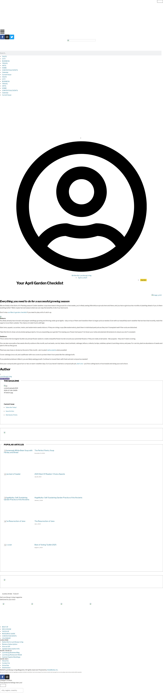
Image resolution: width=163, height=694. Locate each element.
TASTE (4, 56)
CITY (4, 59)
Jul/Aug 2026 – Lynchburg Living (14, 625)
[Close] (160, 1)
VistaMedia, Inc (52, 670)
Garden (143, 280)
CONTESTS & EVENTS (10, 70)
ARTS (4, 65)
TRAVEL (5, 63)
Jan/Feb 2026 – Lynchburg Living (101, 625)
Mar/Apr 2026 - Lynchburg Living (72, 625)
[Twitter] (11, 37)
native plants (51, 350)
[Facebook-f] (2, 37)
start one (80, 364)
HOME (4, 68)
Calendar (5, 72)
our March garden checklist (17, 312)
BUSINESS (6, 61)
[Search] (162, 53)
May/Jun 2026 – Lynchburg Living (43, 625)
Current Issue (6, 75)
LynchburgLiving (6, 376)
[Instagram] (7, 37)
